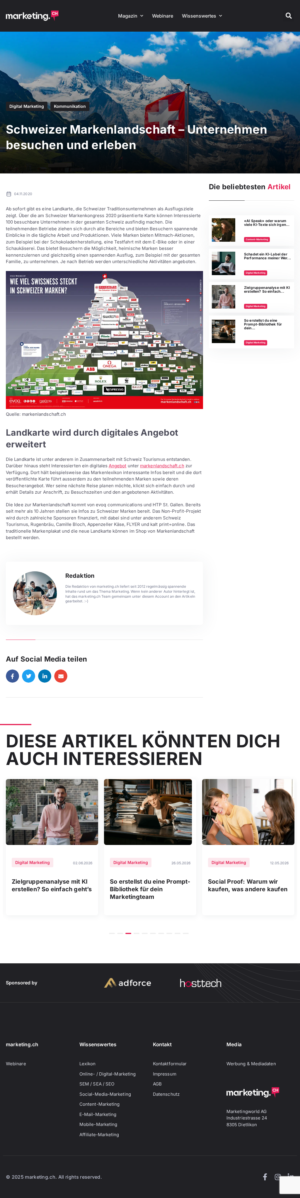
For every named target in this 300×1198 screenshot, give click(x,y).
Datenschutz (166, 1094)
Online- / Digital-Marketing (107, 1074)
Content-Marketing (257, 239)
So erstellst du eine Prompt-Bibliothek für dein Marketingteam (150, 889)
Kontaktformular (170, 1063)
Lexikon (87, 1063)
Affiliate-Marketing (99, 1134)
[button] (288, 15)
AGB (157, 1084)
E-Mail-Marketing (97, 1114)
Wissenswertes (199, 16)
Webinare (162, 16)
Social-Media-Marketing (105, 1094)
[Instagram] (277, 1176)
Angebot (118, 465)
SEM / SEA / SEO (96, 1084)
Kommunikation (70, 106)
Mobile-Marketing (98, 1124)
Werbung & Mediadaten (251, 1063)
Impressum (164, 1074)
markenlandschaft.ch (162, 465)
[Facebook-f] (264, 1176)
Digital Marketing (26, 106)
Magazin (127, 16)
